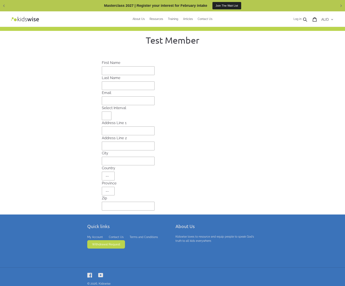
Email (106, 93)
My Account (95, 237)
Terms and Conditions (144, 237)
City (105, 153)
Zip (104, 198)
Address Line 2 (114, 138)
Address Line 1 (114, 123)
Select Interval (114, 108)
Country (108, 168)
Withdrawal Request (106, 244)
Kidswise (105, 283)
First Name (111, 63)
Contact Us (116, 237)
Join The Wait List (227, 5)
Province (109, 183)
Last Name (111, 78)
